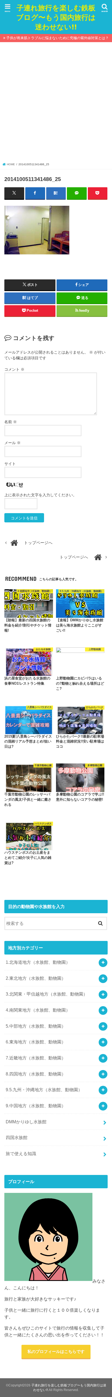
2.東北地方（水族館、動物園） (36, 978)
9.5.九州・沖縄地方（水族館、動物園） (44, 1089)
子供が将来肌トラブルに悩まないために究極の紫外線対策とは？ (57, 38)
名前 (10, 422)
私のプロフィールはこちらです (56, 1351)
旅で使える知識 (21, 1153)
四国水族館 (16, 1137)
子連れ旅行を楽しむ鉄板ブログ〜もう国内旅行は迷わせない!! (56, 17)
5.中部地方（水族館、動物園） (36, 1026)
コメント (14, 369)
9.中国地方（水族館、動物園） (36, 1105)
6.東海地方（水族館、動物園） (36, 1041)
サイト (10, 463)
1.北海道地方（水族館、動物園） (38, 962)
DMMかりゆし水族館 (26, 1121)
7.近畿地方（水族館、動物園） (36, 1057)
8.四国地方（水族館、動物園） (36, 1073)
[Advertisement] (56, 104)
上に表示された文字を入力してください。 (40, 495)
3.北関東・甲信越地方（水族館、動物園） (47, 993)
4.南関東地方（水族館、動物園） (38, 1010)
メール (12, 443)
